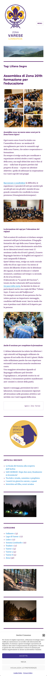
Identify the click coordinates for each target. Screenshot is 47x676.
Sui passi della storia (12, 286)
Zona (8, 558)
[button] (44, 635)
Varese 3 (9, 552)
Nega (23, 662)
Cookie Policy (18, 673)
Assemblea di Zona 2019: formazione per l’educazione (23, 79)
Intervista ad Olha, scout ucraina (20, 484)
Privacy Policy (27, 673)
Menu (39, 23)
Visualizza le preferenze (23, 668)
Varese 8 (9, 555)
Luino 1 (9, 539)
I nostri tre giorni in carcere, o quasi (21, 481)
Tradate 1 (10, 546)
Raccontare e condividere (14, 183)
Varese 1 (9, 549)
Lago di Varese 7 (13, 536)
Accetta (23, 656)
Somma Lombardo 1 (14, 543)
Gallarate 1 (10, 533)
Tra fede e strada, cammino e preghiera (23, 478)
